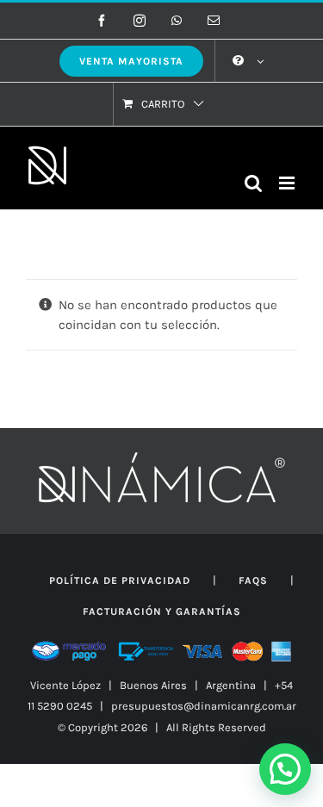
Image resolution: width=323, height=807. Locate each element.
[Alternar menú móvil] (288, 183)
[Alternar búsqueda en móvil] (253, 183)
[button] (285, 769)
